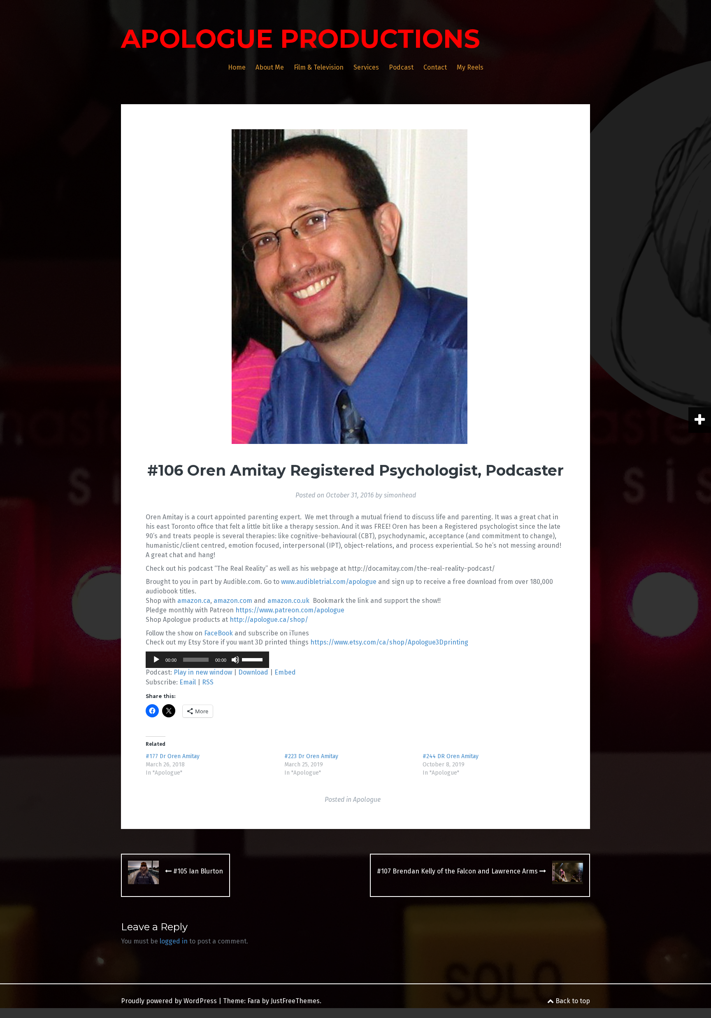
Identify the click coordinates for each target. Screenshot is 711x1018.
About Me (270, 67)
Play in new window (203, 672)
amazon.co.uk (288, 601)
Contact (435, 67)
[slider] (253, 658)
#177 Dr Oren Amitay (173, 756)
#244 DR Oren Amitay (451, 756)
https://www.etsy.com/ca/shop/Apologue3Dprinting (389, 642)
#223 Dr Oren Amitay (311, 756)
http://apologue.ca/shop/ (269, 619)
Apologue (367, 799)
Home (237, 67)
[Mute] (235, 660)
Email (187, 682)
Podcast (401, 67)
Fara (253, 1001)
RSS (208, 682)
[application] (207, 659)
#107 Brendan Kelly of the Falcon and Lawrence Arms (458, 871)
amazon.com (233, 601)
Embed (285, 672)
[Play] (156, 660)
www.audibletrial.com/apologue (328, 582)
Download (253, 672)
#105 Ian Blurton (197, 871)
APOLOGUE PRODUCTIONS (300, 38)
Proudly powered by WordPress (169, 1001)
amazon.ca (193, 601)
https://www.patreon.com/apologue (289, 610)
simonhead (400, 495)
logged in (174, 941)
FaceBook (218, 633)
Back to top (572, 1001)
